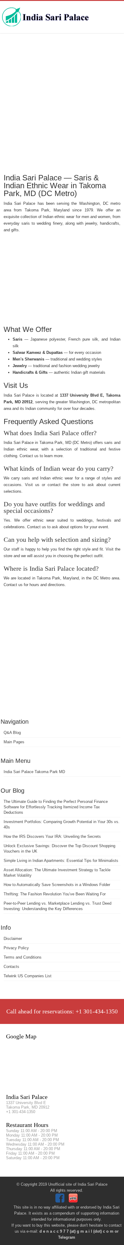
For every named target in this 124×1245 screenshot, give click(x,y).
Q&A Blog (12, 732)
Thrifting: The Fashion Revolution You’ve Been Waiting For (55, 894)
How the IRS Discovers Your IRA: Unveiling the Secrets (52, 836)
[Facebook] (60, 1201)
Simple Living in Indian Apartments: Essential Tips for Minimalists (61, 860)
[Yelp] (74, 1201)
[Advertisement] (62, 103)
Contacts (11, 966)
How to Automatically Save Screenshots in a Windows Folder (57, 884)
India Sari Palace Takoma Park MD (34, 771)
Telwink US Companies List (27, 976)
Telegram (66, 1237)
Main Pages (14, 742)
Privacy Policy (16, 948)
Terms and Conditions (23, 957)
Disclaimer (13, 938)
